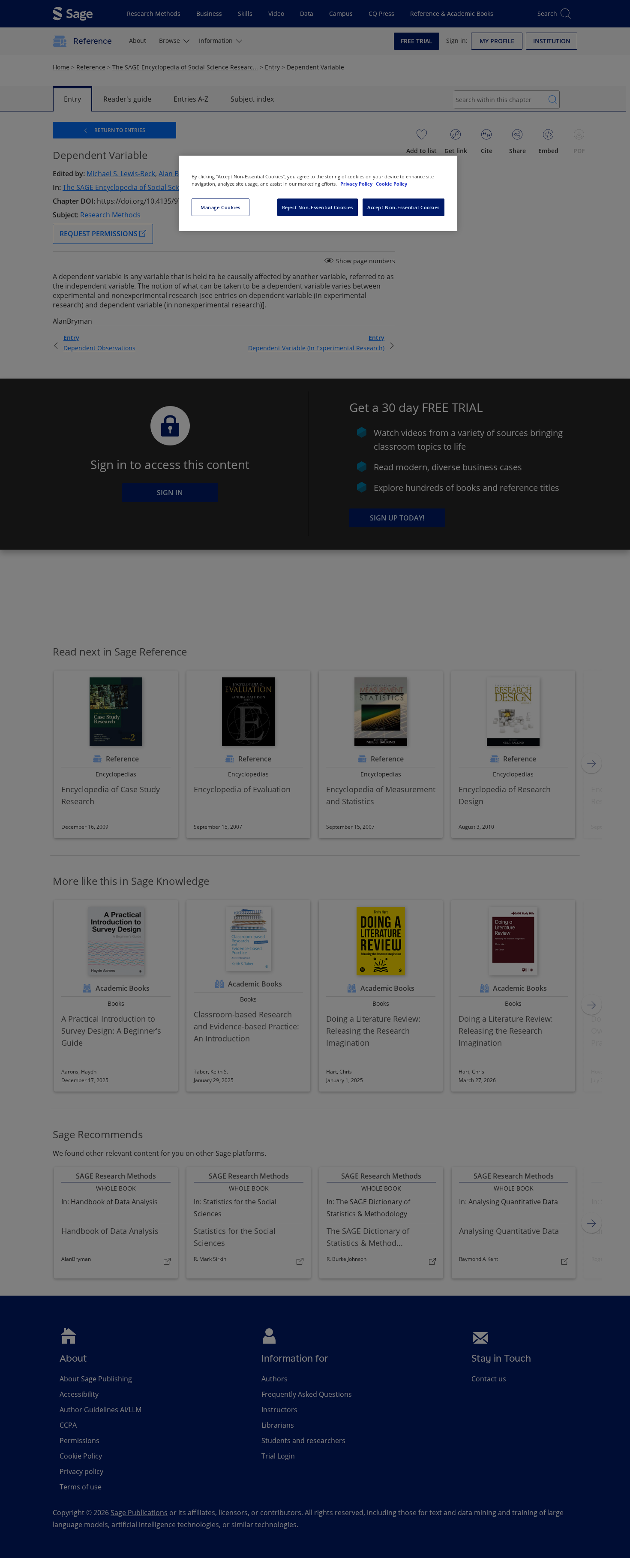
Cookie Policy (391, 183)
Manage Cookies (220, 207)
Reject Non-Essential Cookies (317, 207)
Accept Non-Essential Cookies (403, 207)
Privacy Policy (357, 183)
